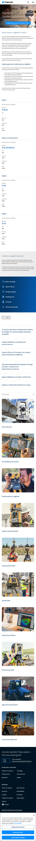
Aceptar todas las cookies (18, 837)
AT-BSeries (5, 109)
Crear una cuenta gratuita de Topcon (21, 761)
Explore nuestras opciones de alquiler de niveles (18, 23)
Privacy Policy (18, 823)
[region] (18, 827)
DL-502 (4, 223)
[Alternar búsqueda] (28, 2)
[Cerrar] (34, 815)
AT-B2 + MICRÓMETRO (8, 147)
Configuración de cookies (18, 827)
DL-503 (4, 185)
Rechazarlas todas (18, 832)
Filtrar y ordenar (5, 394)
